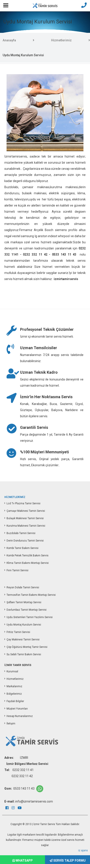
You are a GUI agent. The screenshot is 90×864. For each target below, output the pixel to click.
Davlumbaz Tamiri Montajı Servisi (27, 609)
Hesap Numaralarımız (20, 716)
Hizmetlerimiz (61, 40)
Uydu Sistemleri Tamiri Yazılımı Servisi (30, 617)
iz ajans (83, 850)
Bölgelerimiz (14, 693)
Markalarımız (14, 686)
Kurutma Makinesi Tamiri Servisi (26, 525)
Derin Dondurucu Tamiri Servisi (25, 540)
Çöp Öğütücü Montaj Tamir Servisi (27, 646)
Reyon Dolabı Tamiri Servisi (23, 587)
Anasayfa (9, 40)
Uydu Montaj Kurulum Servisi (24, 624)
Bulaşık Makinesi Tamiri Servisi (25, 518)
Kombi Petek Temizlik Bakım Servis (27, 555)
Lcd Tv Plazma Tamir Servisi (23, 503)
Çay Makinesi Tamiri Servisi (23, 639)
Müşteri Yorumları (17, 708)
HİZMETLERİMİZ (14, 497)
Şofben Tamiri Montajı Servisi (24, 602)
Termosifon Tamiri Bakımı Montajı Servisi (31, 594)
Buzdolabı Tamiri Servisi (21, 533)
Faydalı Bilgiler (15, 701)
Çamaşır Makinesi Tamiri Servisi (26, 510)
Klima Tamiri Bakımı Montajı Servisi (28, 562)
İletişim (11, 723)
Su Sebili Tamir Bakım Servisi (24, 654)
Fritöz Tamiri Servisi (18, 632)
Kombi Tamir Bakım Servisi (22, 548)
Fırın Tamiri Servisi (17, 570)
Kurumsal (12, 671)
